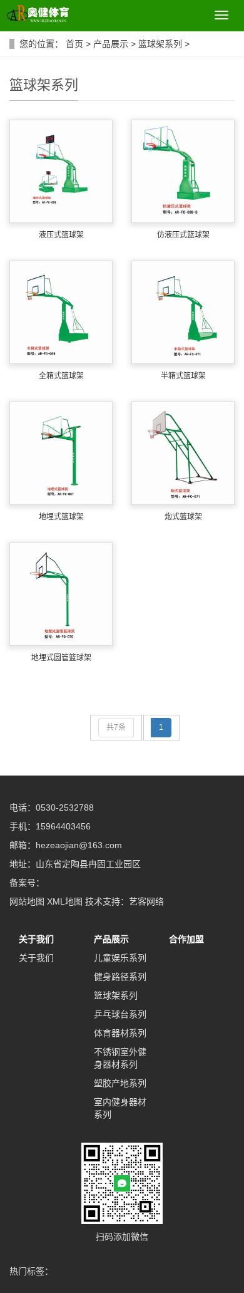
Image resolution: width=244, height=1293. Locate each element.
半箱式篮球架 (183, 375)
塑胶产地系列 (120, 1083)
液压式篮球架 (61, 235)
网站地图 (26, 901)
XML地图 (65, 901)
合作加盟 (186, 939)
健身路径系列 (120, 977)
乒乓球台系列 (120, 1014)
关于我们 (36, 939)
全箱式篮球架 (61, 375)
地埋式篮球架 (61, 516)
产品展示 (110, 44)
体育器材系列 (120, 1033)
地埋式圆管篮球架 (61, 657)
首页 (74, 44)
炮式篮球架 (183, 516)
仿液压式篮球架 (183, 235)
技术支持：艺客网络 (124, 901)
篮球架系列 (160, 44)
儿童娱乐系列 (120, 958)
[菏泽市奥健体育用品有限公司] (34, 15)
